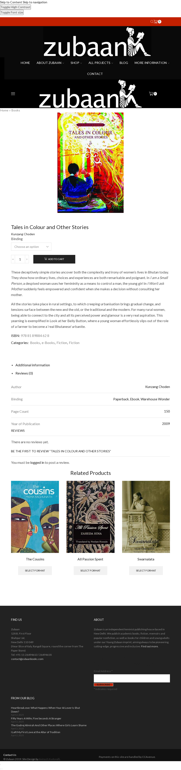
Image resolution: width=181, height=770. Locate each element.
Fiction (62, 342)
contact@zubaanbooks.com (27, 659)
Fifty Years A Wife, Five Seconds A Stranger (36, 718)
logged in (37, 462)
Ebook (134, 399)
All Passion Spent (90, 559)
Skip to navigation (35, 2)
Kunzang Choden (23, 234)
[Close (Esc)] (0, 764)
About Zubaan (49, 63)
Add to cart (56, 259)
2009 (166, 424)
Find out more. (149, 646)
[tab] (32, 365)
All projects (99, 63)
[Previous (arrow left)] (0, 768)
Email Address (103, 671)
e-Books (48, 342)
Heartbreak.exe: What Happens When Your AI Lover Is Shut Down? (45, 709)
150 (167, 411)
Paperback (121, 399)
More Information (151, 63)
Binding (17, 239)
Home (25, 63)
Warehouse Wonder (155, 399)
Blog (124, 63)
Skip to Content (11, 2)
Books (15, 110)
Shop (75, 63)
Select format (35, 570)
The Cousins (35, 559)
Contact (95, 74)
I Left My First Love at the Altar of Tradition (35, 732)
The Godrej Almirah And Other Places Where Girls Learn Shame (49, 725)
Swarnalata (146, 559)
